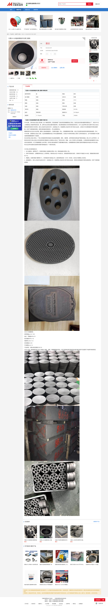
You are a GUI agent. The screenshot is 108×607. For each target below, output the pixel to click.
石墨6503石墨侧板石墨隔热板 (95, 50)
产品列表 (12, 34)
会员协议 (61, 603)
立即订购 (62, 67)
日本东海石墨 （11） (13, 96)
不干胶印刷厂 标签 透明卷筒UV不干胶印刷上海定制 (35, 29)
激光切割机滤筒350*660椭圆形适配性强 (48, 29)
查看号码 (74, 61)
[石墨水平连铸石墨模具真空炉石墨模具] (94, 71)
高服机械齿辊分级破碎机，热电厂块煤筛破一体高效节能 (67, 564)
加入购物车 (54, 67)
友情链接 (81, 603)
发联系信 (43, 67)
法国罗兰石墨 (17, 34)
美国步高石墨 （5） (13, 94)
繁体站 (74, 603)
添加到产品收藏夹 (12, 135)
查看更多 (14, 116)
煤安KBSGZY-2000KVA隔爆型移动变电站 (63, 584)
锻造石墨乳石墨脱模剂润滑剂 (30, 584)
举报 (19, 78)
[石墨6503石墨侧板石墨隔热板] (94, 44)
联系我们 (33, 603)
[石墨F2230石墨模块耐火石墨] (94, 57)
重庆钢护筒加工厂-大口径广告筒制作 (93, 29)
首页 (8, 34)
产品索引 (10, 133)
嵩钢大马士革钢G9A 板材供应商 (31, 564)
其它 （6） (11, 100)
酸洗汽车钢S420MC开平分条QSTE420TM (79, 564)
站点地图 (47, 603)
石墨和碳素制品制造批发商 (60, 598)
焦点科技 (56, 605)
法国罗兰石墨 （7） (13, 98)
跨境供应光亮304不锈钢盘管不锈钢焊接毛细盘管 (50, 584)
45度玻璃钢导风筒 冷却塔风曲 (76, 29)
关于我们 (26, 603)
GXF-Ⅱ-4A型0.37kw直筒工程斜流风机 (17, 29)
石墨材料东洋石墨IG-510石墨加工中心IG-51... (95, 564)
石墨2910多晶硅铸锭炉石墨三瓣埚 (56, 600)
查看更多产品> (96, 521)
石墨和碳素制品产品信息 (47, 598)
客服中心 (40, 603)
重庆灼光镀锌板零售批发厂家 (46, 564)
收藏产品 (12, 78)
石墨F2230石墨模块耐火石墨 (95, 63)
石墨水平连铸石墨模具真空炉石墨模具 (97, 76)
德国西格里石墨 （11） (14, 90)
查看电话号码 (13, 110)
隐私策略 (54, 603)
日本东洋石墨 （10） (13, 92)
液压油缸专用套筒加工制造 (60, 29)
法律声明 (68, 603)
